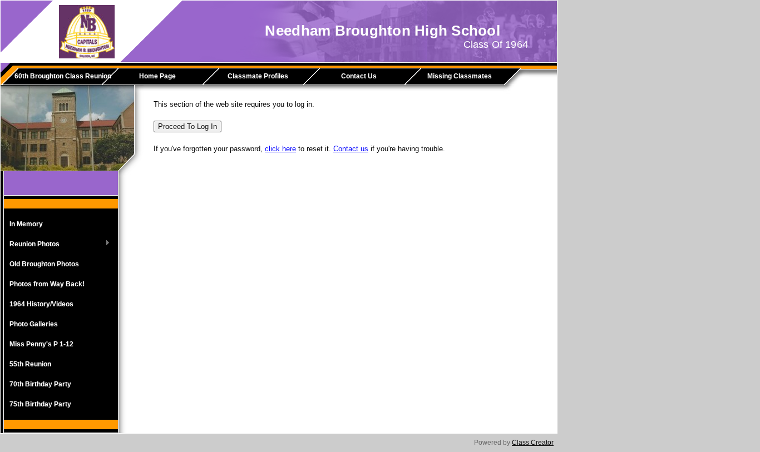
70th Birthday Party (40, 384)
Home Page (157, 76)
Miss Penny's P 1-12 (41, 344)
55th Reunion (30, 364)
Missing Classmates (459, 76)
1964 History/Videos (41, 304)
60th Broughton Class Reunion (62, 76)
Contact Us (359, 76)
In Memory (26, 224)
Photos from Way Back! (47, 284)
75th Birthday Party (40, 404)
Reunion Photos (32, 244)
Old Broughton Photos (44, 264)
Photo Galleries (33, 324)
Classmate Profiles (258, 76)
